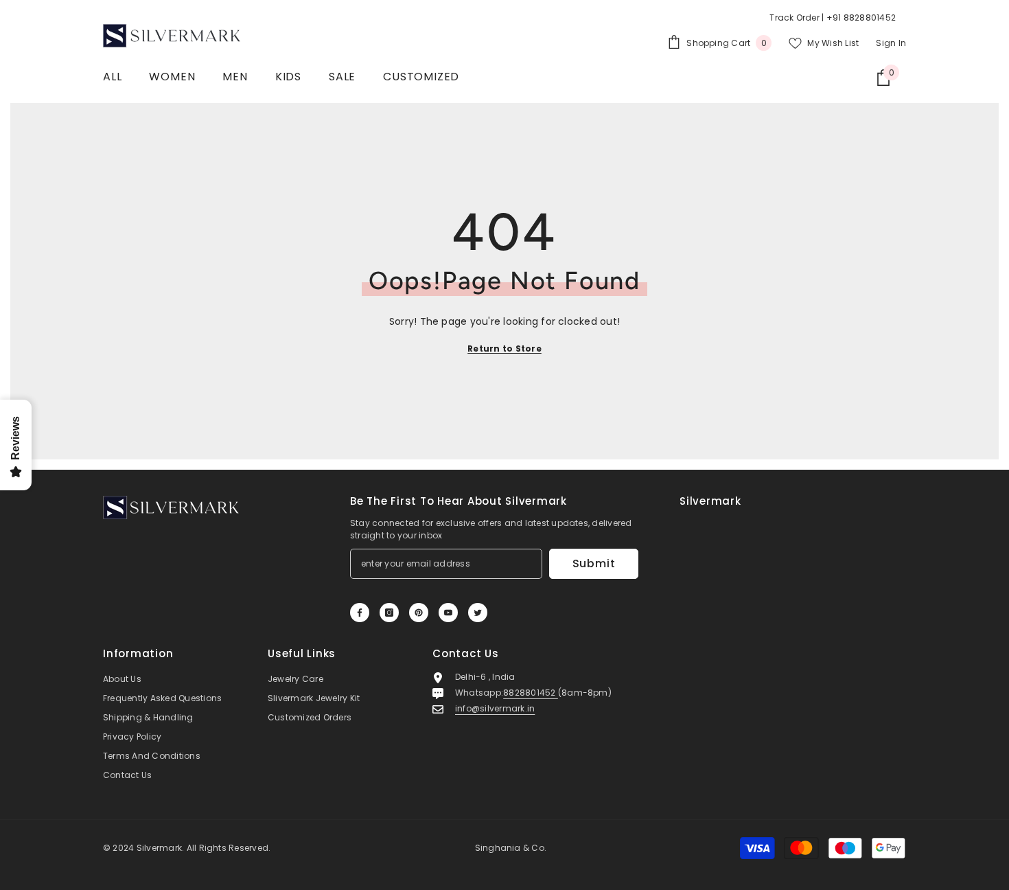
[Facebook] (359, 612)
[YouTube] (448, 612)
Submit (594, 563)
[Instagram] (389, 612)
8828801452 (530, 692)
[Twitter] (477, 612)
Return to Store (504, 348)
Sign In (891, 43)
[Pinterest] (418, 612)
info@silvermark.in (495, 708)
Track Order (794, 17)
